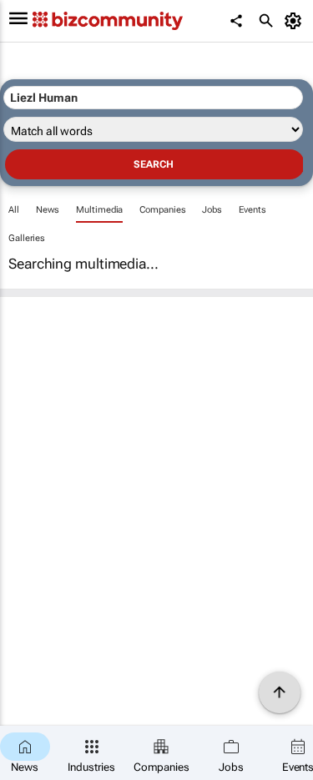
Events (252, 209)
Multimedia (99, 209)
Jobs (212, 209)
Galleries (26, 238)
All (13, 209)
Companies (162, 209)
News (48, 209)
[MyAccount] (296, 20)
